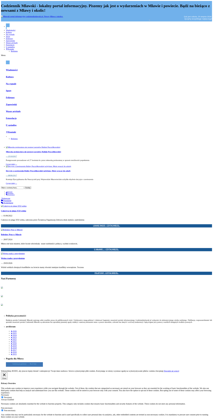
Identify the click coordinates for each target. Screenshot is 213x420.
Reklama (14, 51)
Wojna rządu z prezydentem (13, 258)
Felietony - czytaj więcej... (107, 273)
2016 (14, 352)
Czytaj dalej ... (11, 164)
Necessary (8, 397)
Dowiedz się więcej (171, 371)
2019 (14, 346)
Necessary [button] (5, 395)
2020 (14, 344)
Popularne (10, 193)
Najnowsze (9, 191)
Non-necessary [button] (7, 408)
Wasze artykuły (12, 43)
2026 (14, 331)
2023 (14, 337)
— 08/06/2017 (11, 175)
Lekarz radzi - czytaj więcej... (106, 226)
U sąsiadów (10, 47)
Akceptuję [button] (159, 371)
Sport (8, 36)
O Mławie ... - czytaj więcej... (106, 249)
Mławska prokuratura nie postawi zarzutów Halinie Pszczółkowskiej (33, 152)
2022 (14, 339)
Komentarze (11, 194)
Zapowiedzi (10, 41)
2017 (14, 350)
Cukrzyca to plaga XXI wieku (13, 211)
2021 (14, 342)
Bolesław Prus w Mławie (11, 234)
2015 (14, 354)
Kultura (9, 32)
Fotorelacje (10, 45)
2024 (14, 335)
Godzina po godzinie (19, 364)
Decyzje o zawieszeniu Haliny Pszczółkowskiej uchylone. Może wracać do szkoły (38, 171)
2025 (14, 333)
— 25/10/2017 (11, 156)
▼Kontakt (10, 49)
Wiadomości (10, 30)
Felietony (9, 39)
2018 (14, 348)
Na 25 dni (33, 364)
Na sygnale (10, 34)
